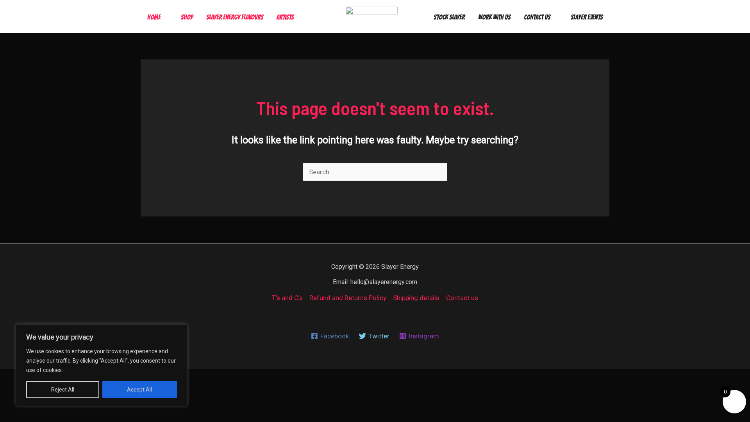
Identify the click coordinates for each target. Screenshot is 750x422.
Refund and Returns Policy (347, 298)
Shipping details (416, 298)
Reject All (62, 389)
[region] (102, 365)
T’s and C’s (287, 298)
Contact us (462, 298)
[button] (164, 17)
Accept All (139, 389)
